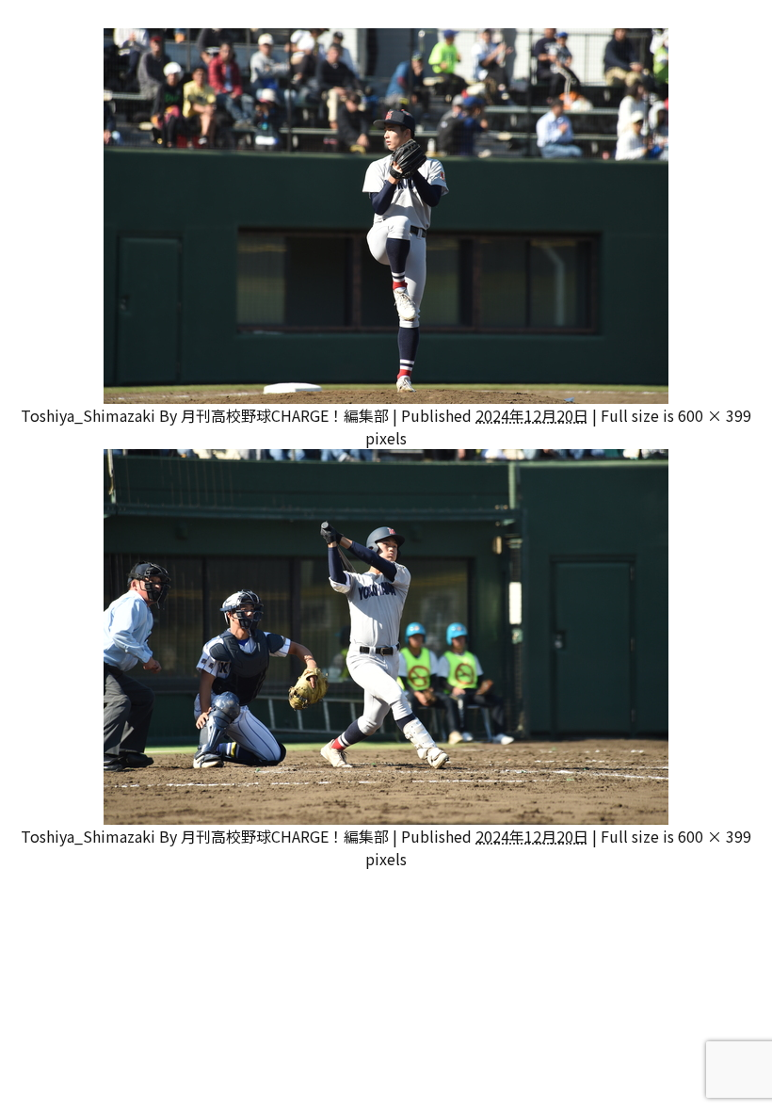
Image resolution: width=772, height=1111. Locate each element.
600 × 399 (714, 415)
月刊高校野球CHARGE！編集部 (285, 415)
